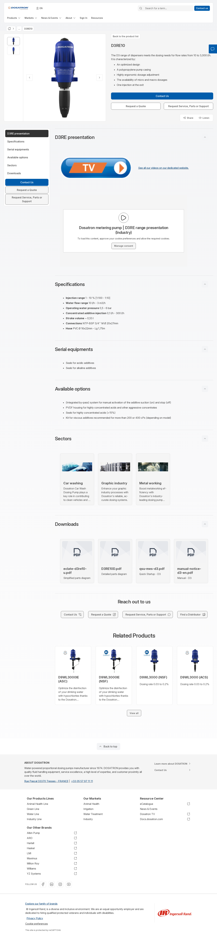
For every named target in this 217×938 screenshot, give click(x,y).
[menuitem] (14, 18)
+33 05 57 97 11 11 (82, 781)
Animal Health (91, 803)
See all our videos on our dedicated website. (163, 167)
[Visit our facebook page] (43, 884)
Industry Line (34, 819)
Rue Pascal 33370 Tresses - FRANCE (46, 781)
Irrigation (88, 809)
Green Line (33, 809)
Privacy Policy (35, 918)
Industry (88, 819)
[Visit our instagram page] (60, 884)
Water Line (33, 814)
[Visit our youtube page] (69, 884)
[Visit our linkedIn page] (52, 884)
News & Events (148, 809)
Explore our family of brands (41, 903)
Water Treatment (93, 814)
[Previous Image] (29, 77)
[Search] (141, 8)
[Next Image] (99, 77)
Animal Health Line (37, 803)
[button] (134, 137)
